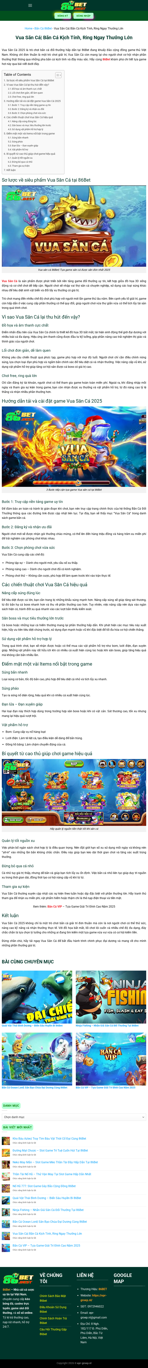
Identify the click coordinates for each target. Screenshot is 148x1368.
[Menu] (30, 5)
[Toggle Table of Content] (57, 75)
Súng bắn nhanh (20, 137)
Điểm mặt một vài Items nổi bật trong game (30, 133)
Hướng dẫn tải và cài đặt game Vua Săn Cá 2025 (33, 101)
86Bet (106, 59)
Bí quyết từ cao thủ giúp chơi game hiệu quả (30, 153)
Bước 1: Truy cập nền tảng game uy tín (31, 105)
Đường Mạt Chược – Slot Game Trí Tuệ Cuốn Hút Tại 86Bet (50, 1150)
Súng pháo (17, 141)
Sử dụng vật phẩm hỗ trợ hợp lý (27, 129)
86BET (103, 1289)
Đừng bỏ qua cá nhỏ (22, 161)
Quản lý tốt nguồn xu (22, 157)
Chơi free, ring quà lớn (23, 96)
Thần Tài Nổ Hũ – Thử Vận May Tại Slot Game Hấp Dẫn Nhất (52, 1174)
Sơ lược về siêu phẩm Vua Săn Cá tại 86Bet (30, 80)
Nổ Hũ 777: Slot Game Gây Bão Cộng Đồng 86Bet (44, 1186)
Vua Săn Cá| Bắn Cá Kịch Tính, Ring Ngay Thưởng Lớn (47, 1233)
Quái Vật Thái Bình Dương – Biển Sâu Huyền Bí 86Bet (47, 1198)
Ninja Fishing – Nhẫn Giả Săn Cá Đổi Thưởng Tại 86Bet (48, 1210)
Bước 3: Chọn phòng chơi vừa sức (29, 113)
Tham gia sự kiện (21, 165)
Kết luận (11, 170)
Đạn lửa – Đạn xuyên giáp (25, 145)
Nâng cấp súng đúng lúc (24, 121)
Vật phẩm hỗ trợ (20, 149)
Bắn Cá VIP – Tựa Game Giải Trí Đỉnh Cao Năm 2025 (46, 1245)
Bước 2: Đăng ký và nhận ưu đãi (28, 109)
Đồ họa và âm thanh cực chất (27, 88)
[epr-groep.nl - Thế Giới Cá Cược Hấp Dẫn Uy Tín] (74, 5)
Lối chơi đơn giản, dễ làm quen (27, 92)
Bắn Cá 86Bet (43, 28)
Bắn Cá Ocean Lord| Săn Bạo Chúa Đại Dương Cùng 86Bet (50, 1221)
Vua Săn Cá (10, 281)
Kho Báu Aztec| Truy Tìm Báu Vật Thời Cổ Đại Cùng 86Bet (49, 1138)
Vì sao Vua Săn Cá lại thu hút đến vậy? (27, 84)
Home (28, 28)
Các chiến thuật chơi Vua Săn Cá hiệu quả (29, 117)
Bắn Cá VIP (54, 906)
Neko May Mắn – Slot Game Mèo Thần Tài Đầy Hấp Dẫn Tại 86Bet (55, 1162)
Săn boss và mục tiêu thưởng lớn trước (31, 125)
